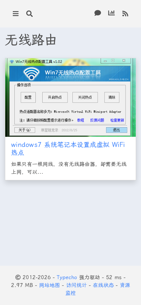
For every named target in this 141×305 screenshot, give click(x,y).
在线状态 (103, 285)
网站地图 (49, 285)
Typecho (67, 277)
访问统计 (76, 285)
